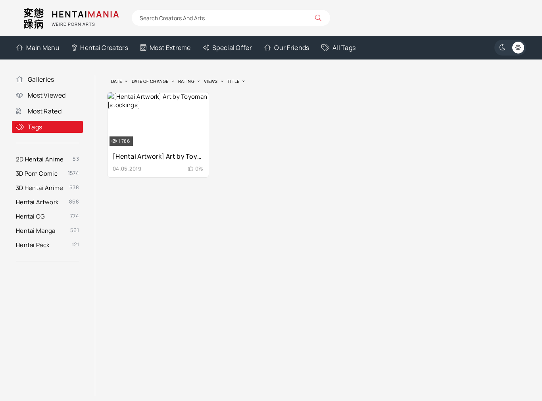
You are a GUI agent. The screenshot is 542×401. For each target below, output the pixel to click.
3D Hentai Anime (39, 188)
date (116, 81)
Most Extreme (170, 47)
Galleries (41, 79)
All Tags (344, 47)
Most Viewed (46, 95)
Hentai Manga (36, 230)
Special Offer (232, 47)
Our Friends (291, 47)
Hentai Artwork (37, 202)
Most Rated (45, 111)
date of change (150, 81)
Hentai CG (30, 216)
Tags (35, 127)
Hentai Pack (32, 245)
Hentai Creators (104, 47)
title (233, 81)
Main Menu (43, 47)
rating (186, 81)
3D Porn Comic (37, 173)
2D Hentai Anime (40, 159)
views (211, 81)
